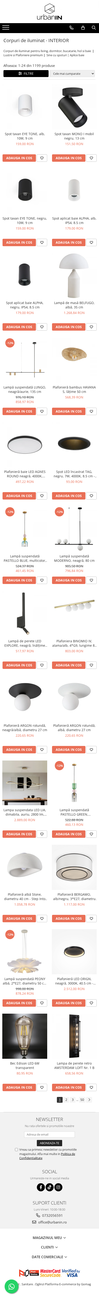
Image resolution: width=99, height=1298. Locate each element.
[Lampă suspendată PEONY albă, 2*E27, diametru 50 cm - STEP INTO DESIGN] (24, 951)
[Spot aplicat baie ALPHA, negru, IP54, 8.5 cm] (24, 275)
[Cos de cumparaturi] (83, 27)
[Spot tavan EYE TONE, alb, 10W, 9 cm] (24, 106)
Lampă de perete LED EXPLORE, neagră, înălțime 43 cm (24, 643)
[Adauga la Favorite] (42, 158)
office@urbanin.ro (52, 1222)
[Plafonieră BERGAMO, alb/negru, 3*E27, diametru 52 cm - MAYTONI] (74, 867)
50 (82, 1099)
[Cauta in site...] (94, 27)
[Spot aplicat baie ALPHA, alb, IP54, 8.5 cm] (74, 191)
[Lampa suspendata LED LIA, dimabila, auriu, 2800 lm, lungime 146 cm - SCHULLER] (24, 783)
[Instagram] (58, 1187)
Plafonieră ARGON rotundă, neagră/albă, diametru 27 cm (24, 727)
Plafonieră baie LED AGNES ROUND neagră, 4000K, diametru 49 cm (25, 473)
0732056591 (52, 1215)
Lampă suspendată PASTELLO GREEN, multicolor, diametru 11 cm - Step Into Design (74, 812)
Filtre (28, 73)
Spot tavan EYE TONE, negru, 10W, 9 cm (25, 220)
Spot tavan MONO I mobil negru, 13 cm (74, 136)
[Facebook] (41, 1187)
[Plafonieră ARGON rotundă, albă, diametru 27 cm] (74, 698)
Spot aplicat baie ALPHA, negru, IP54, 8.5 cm (25, 305)
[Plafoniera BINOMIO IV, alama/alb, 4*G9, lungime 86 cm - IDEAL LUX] (74, 613)
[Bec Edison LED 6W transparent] (24, 1036)
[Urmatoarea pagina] (89, 1100)
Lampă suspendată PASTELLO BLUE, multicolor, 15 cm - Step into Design (25, 558)
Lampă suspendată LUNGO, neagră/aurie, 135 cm (24, 389)
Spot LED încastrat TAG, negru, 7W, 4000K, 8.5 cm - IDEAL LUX (74, 473)
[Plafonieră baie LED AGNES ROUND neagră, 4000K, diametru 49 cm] (24, 444)
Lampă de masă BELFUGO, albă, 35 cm (74, 305)
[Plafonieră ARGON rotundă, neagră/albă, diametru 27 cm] (24, 698)
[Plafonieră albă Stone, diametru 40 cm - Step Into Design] (24, 867)
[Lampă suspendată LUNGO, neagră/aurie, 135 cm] (24, 360)
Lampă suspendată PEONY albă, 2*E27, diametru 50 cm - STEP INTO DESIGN (25, 981)
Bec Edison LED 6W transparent (24, 1065)
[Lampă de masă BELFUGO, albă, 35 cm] (74, 275)
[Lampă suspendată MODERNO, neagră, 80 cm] (74, 529)
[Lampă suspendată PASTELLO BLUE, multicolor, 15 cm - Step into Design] (24, 529)
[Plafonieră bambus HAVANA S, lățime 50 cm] (74, 360)
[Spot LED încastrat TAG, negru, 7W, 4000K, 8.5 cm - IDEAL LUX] (74, 444)
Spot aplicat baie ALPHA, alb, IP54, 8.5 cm (74, 220)
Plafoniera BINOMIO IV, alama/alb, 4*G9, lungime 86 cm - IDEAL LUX (74, 643)
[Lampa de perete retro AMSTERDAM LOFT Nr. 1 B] (74, 1036)
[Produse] (6, 28)
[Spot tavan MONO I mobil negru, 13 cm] (74, 106)
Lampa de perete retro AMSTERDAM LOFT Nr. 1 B (74, 1065)
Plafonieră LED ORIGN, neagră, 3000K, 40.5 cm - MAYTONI (74, 981)
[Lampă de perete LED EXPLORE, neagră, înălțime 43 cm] (24, 613)
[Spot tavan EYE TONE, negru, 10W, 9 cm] (24, 191)
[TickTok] (50, 1187)
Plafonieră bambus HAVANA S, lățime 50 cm (74, 389)
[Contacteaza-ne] (71, 27)
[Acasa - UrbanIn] (49, 11)
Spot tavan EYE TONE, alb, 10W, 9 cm (25, 136)
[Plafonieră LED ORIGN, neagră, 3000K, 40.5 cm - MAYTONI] (74, 951)
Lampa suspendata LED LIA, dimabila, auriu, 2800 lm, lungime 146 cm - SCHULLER (25, 812)
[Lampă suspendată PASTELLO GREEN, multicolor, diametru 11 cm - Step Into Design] (74, 782)
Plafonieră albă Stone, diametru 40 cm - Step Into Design (24, 896)
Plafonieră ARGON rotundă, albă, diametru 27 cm (74, 727)
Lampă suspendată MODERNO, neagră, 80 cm (74, 558)
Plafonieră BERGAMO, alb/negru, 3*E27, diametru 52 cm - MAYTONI (74, 896)
